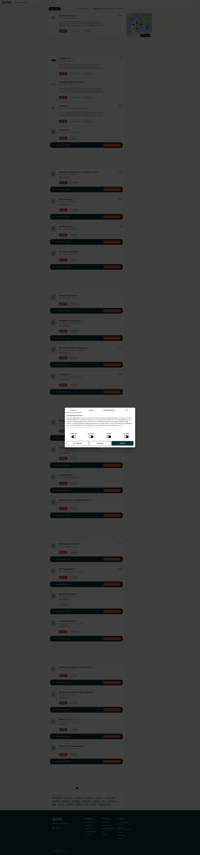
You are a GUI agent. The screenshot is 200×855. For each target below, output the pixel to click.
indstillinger (128, 423)
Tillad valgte (100, 443)
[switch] (91, 436)
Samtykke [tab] (73, 410)
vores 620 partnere (75, 418)
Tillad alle (122, 443)
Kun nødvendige (77, 443)
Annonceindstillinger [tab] (109, 410)
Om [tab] (126, 410)
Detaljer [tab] (91, 410)
